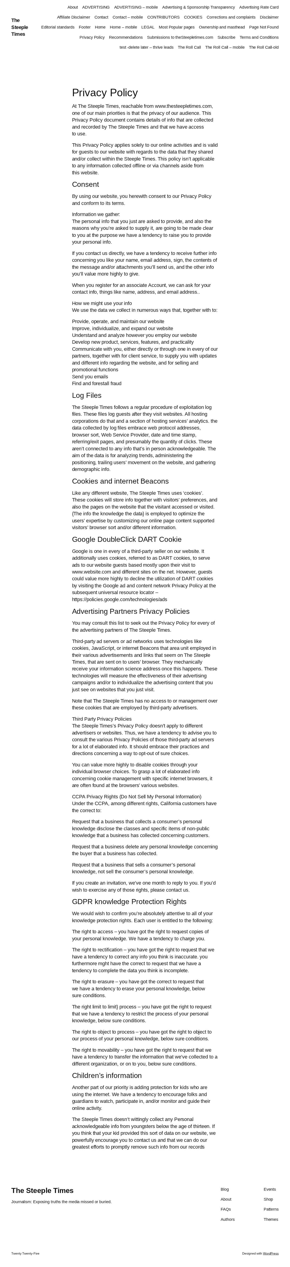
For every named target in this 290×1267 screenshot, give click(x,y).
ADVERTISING (96, 7)
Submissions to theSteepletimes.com (180, 37)
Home (100, 27)
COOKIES (193, 17)
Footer (84, 27)
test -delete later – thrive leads (147, 47)
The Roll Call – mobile (225, 47)
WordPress (271, 1253)
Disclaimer (269, 17)
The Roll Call (189, 47)
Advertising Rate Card (259, 7)
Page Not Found (264, 27)
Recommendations (126, 37)
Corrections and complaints (231, 17)
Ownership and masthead (222, 27)
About (73, 7)
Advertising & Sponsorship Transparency (198, 7)
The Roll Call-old (264, 47)
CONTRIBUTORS (163, 17)
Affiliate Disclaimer (73, 17)
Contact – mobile (128, 17)
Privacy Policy (92, 37)
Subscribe (226, 37)
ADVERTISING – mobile (136, 7)
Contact (101, 17)
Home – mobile (123, 27)
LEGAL (148, 27)
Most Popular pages (177, 27)
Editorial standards (58, 27)
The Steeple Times (19, 27)
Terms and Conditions (259, 37)
